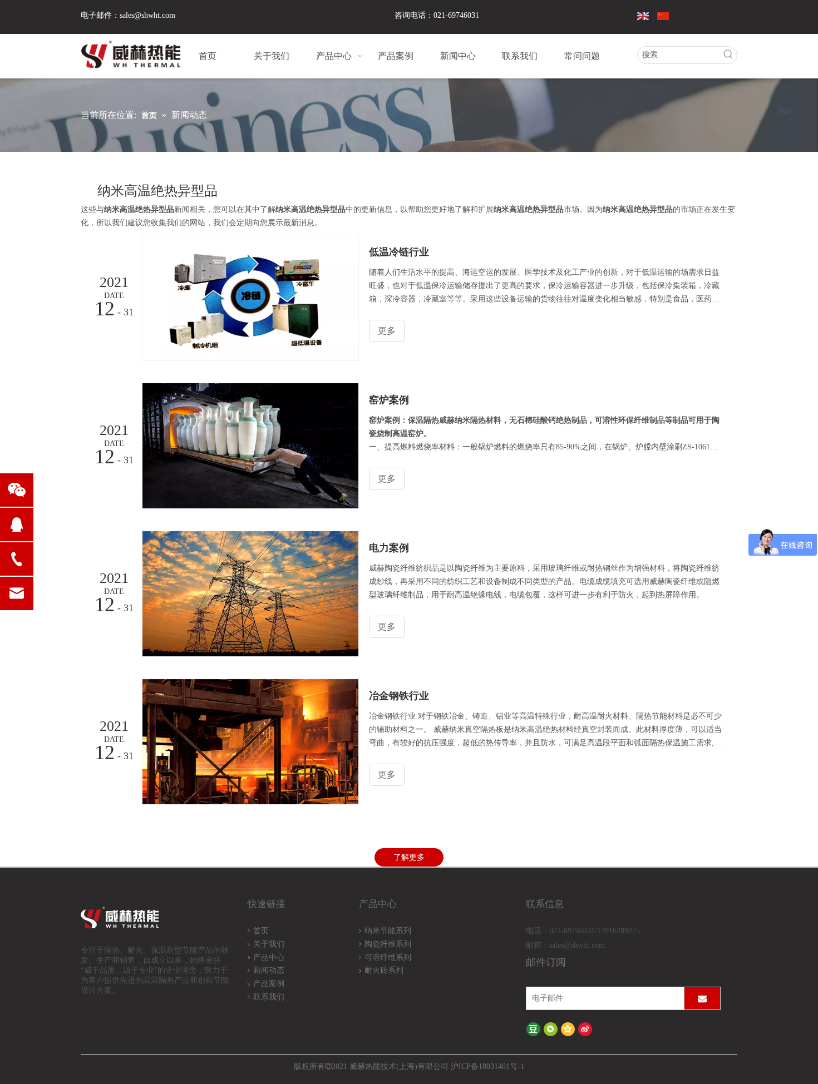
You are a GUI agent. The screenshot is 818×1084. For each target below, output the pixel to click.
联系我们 (268, 997)
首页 (261, 931)
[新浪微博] (585, 1029)
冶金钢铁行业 (399, 695)
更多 (387, 330)
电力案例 (389, 547)
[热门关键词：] (728, 55)
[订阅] (702, 998)
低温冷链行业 (399, 252)
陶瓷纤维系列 (387, 944)
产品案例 (268, 983)
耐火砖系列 (383, 970)
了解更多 (409, 857)
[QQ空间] (568, 1029)
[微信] (551, 1029)
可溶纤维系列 (387, 957)
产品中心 (268, 957)
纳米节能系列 (387, 931)
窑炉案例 (389, 399)
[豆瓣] (533, 1029)
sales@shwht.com (147, 15)
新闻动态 (268, 970)
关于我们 (268, 944)
